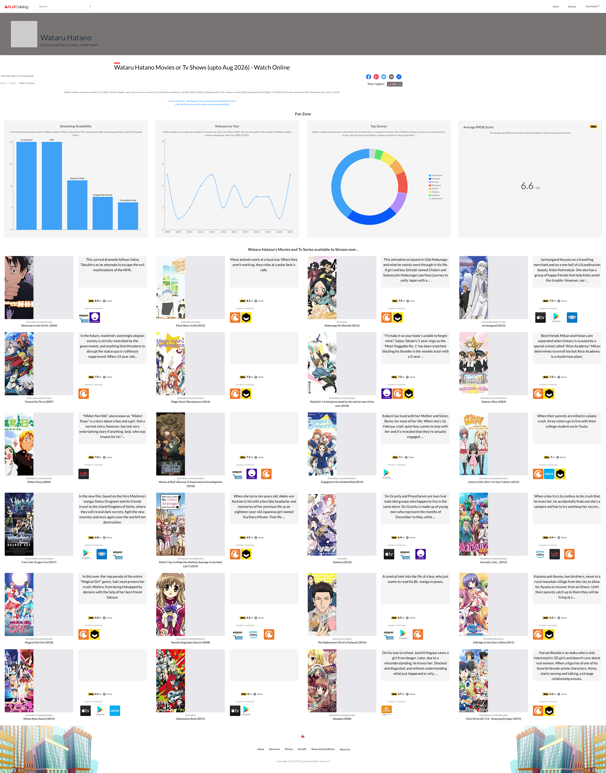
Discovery (274, 749)
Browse (572, 6)
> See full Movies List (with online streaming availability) (202, 104)
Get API (302, 749)
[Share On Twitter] (383, 76)
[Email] (391, 76)
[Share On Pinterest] (376, 76)
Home (556, 6)
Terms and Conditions (323, 749)
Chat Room (591, 6)
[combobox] (395, 84)
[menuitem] (555, 6)
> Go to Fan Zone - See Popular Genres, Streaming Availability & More (202, 101)
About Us (345, 749)
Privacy (289, 749)
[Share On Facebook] (368, 76)
